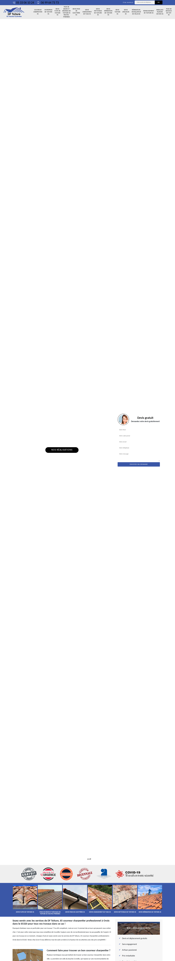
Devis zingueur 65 (125, 12)
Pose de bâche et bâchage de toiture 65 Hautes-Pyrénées (66, 12)
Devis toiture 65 (117, 12)
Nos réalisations (62, 450)
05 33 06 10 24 (25, 2)
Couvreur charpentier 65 (37, 12)
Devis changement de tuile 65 (87, 12)
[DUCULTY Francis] (14, 12)
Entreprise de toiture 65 (48, 12)
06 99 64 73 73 (49, 2)
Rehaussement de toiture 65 (148, 12)
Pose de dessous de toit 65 (169, 12)
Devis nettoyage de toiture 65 (98, 12)
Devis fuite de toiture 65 (57, 12)
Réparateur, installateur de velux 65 (136, 12)
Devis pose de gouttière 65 (76, 12)
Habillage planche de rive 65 (159, 12)
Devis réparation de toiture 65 (108, 12)
